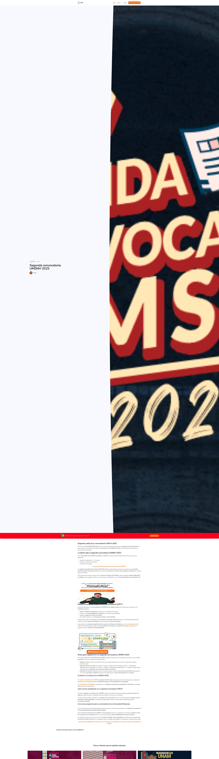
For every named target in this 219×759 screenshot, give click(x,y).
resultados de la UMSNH (87, 684)
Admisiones (33, 261)
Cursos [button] (118, 3)
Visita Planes (154, 535)
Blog (114, 3)
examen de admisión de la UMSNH (88, 680)
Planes (125, 3)
